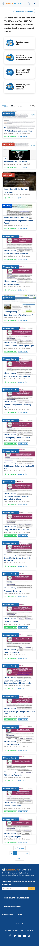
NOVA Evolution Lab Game (15, 161)
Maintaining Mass (12, 284)
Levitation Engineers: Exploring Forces (17, 406)
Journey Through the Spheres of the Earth (19, 712)
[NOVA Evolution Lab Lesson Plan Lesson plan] (19, 125)
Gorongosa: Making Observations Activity (18, 221)
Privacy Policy (18, 930)
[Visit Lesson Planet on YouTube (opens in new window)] (24, 936)
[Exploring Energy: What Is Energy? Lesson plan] (19, 307)
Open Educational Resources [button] (16, 898)
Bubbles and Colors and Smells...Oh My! (19, 467)
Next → (20, 858)
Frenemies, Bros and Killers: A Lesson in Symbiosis (16, 498)
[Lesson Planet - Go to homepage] (12, 3)
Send (32, 888)
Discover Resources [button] (12, 906)
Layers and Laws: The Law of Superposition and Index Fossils (17, 682)
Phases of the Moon (12, 591)
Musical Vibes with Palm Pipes (17, 376)
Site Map (8, 930)
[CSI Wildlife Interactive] (19, 184)
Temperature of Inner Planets (16, 530)
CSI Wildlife (8, 192)
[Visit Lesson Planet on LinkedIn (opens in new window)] (19, 936)
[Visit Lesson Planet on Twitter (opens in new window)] (15, 936)
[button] (34, 3)
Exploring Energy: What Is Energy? (18, 315)
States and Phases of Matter (16, 253)
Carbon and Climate (12, 806)
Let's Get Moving (11, 622)
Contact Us (19, 924)
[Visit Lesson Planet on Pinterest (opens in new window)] (29, 936)
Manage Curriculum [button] (13, 914)
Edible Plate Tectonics (13, 775)
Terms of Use (29, 930)
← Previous (19, 848)
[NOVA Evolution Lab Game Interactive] (19, 156)
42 (27, 853)
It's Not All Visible (11, 744)
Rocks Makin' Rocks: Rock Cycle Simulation (17, 559)
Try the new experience (24, 11)
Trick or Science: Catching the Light (19, 345)
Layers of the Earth (12, 652)
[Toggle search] (28, 3)
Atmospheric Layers (12, 836)
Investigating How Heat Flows (17, 437)
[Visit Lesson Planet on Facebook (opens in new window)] (10, 936)
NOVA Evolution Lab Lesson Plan (18, 131)
